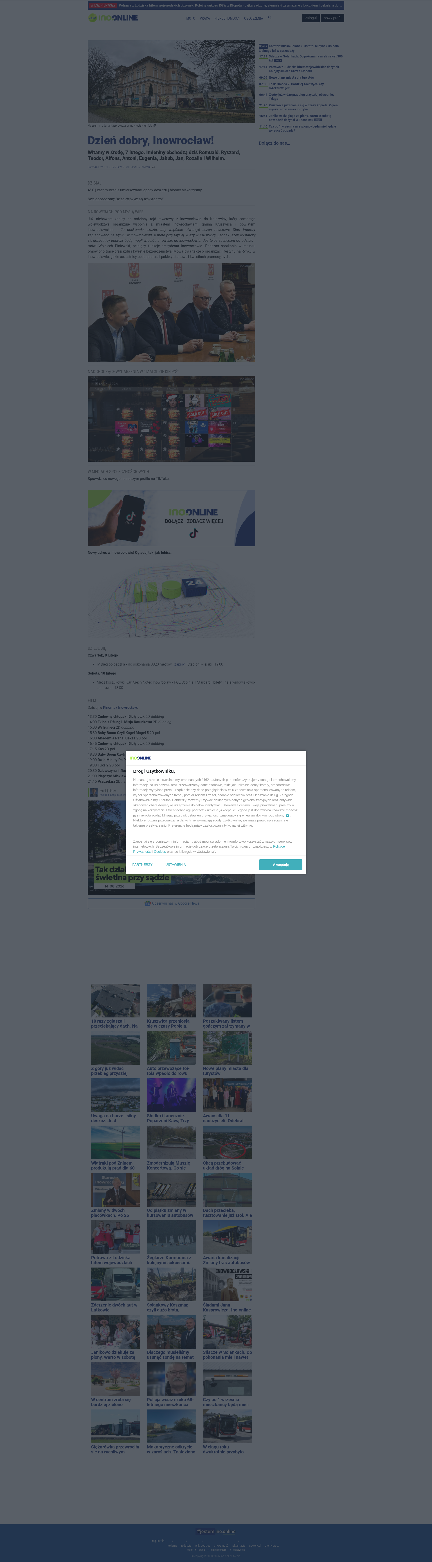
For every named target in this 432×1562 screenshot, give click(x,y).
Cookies (160, 851)
